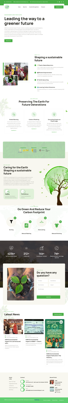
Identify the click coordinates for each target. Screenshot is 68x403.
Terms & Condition (46, 400)
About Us (25, 7)
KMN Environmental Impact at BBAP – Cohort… (34, 340)
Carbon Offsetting (34, 119)
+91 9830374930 (8, 1)
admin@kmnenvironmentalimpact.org (21, 1)
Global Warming (13, 119)
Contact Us (11, 385)
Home (19, 7)
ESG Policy (11, 389)
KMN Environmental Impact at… (58, 389)
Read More (13, 130)
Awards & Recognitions (34, 7)
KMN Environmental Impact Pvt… (58, 382)
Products (43, 7)
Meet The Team (12, 381)
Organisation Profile (13, 383)
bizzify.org (37, 399)
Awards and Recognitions (10, 337)
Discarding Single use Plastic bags (54, 120)
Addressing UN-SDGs (13, 387)
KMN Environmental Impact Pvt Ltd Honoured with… (13, 341)
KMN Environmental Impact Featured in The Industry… (53, 355)
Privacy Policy (54, 400)
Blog (16, 337)
